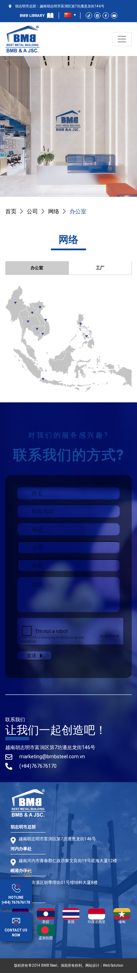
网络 (53, 211)
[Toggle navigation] (122, 39)
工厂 (100, 267)
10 (15, 302)
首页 (11, 211)
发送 (32, 655)
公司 (32, 211)
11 (32, 312)
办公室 (37, 267)
